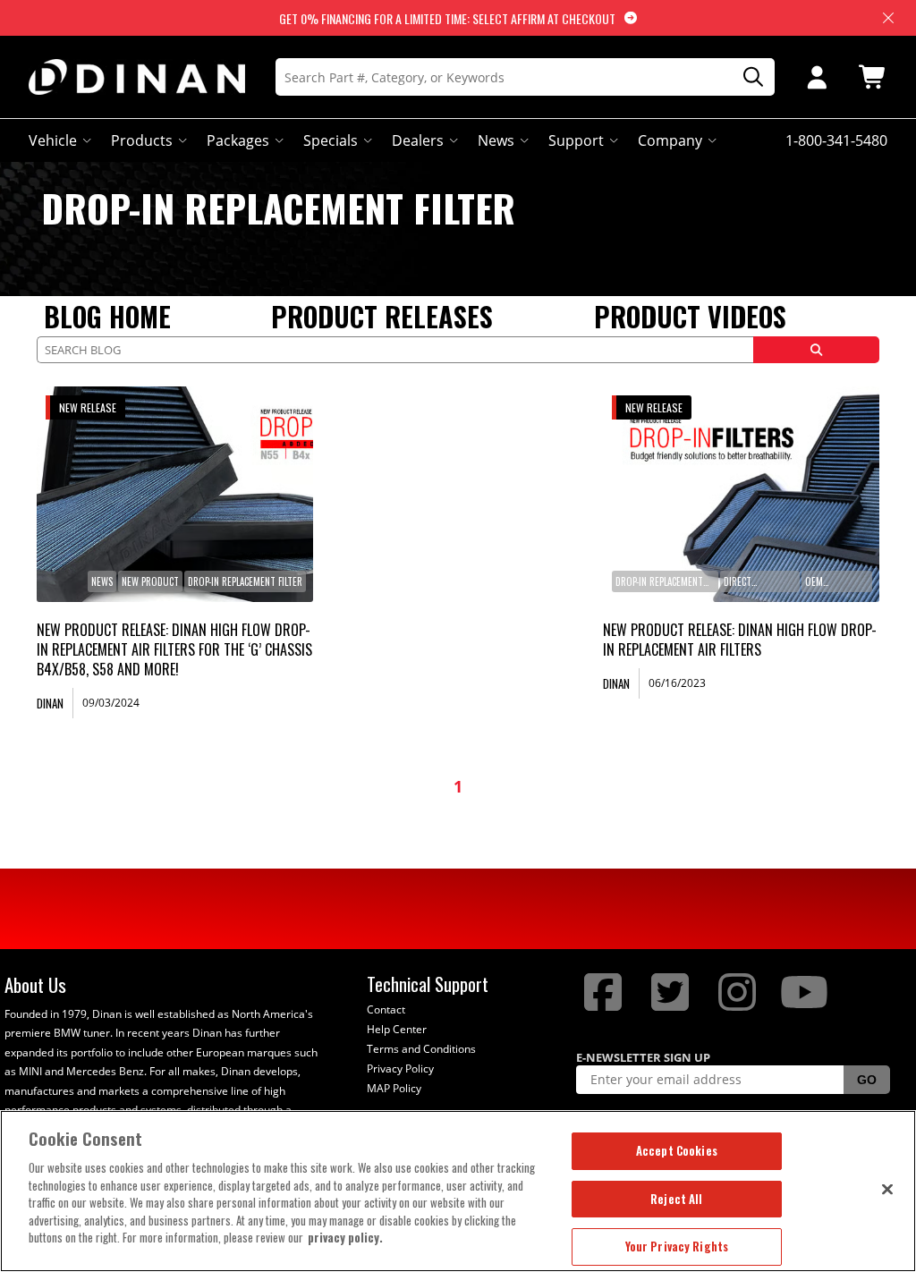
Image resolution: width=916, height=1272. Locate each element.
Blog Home (107, 316)
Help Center (397, 1029)
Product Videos (690, 316)
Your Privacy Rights (676, 1246)
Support (576, 140)
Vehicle (53, 140)
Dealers (418, 140)
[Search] (747, 77)
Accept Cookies (676, 1150)
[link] (175, 494)
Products (142, 140)
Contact (386, 1009)
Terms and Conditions (421, 1048)
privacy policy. (345, 1237)
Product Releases (382, 316)
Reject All (676, 1199)
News (496, 140)
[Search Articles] (816, 349)
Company (670, 140)
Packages (238, 140)
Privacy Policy (400, 1068)
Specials (330, 140)
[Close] (887, 1188)
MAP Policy (394, 1088)
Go (867, 1080)
